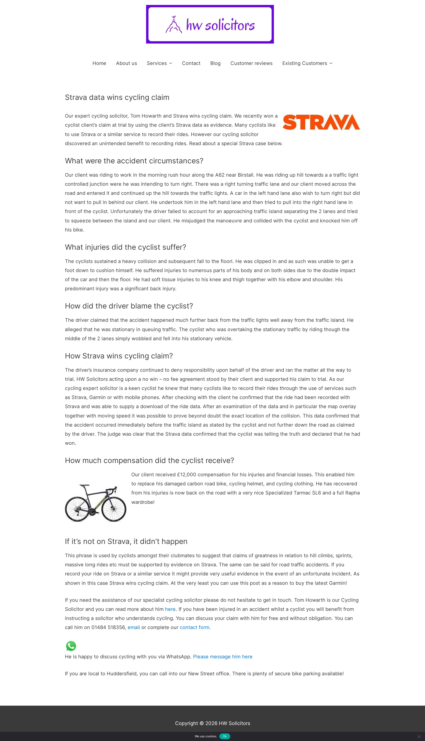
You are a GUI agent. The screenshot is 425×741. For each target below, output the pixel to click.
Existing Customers (304, 63)
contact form (194, 627)
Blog (215, 63)
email (134, 627)
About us (126, 63)
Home (99, 63)
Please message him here (222, 657)
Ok (225, 736)
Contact (191, 63)
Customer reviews (251, 63)
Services (157, 63)
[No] (418, 736)
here (170, 609)
